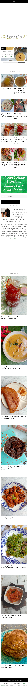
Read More (8, 56)
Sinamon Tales (14, 37)
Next (25, 54)
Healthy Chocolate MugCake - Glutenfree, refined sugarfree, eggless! (11, 467)
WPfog (20, 680)
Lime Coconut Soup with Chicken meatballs (7, 114)
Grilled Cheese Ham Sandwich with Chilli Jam (6, 139)
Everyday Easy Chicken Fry (10, 518)
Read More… (14, 238)
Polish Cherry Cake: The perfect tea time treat (7, 164)
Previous (3, 54)
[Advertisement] (14, 19)
